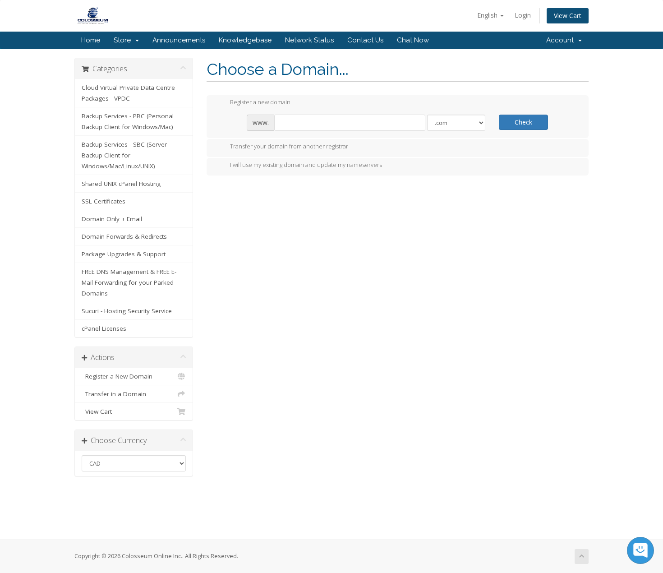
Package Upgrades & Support (124, 254)
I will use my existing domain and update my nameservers (306, 165)
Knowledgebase (245, 40)
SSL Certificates (103, 201)
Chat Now (413, 40)
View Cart (567, 15)
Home (90, 40)
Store (124, 40)
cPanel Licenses (104, 328)
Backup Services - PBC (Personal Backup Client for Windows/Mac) (128, 121)
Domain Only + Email (112, 219)
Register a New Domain (117, 376)
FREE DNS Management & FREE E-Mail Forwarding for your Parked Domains (129, 282)
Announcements (178, 40)
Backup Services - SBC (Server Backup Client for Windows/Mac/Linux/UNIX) (124, 155)
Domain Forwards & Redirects (124, 236)
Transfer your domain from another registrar (289, 146)
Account (561, 40)
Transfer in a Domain (114, 394)
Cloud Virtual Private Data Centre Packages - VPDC (128, 92)
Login (523, 15)
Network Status (309, 40)
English (488, 15)
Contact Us (365, 40)
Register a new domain (260, 102)
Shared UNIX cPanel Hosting (121, 184)
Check (523, 122)
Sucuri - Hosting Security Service (127, 311)
